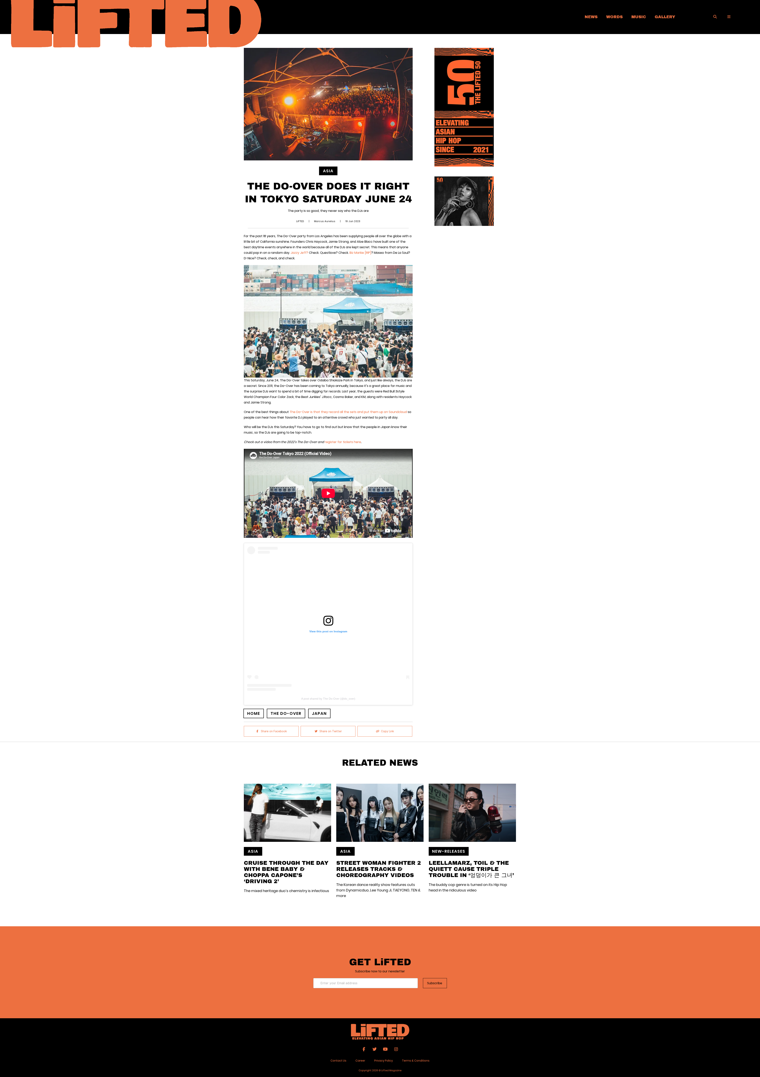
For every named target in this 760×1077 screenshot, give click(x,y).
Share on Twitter (330, 731)
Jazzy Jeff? (299, 252)
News (591, 16)
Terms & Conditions (415, 1061)
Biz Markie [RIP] (360, 252)
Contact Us (338, 1061)
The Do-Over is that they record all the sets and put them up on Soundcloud (348, 412)
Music (638, 16)
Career (360, 1061)
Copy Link (387, 731)
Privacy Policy (383, 1061)
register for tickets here (343, 442)
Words (614, 16)
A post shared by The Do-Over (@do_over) (328, 698)
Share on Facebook (274, 731)
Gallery (665, 16)
